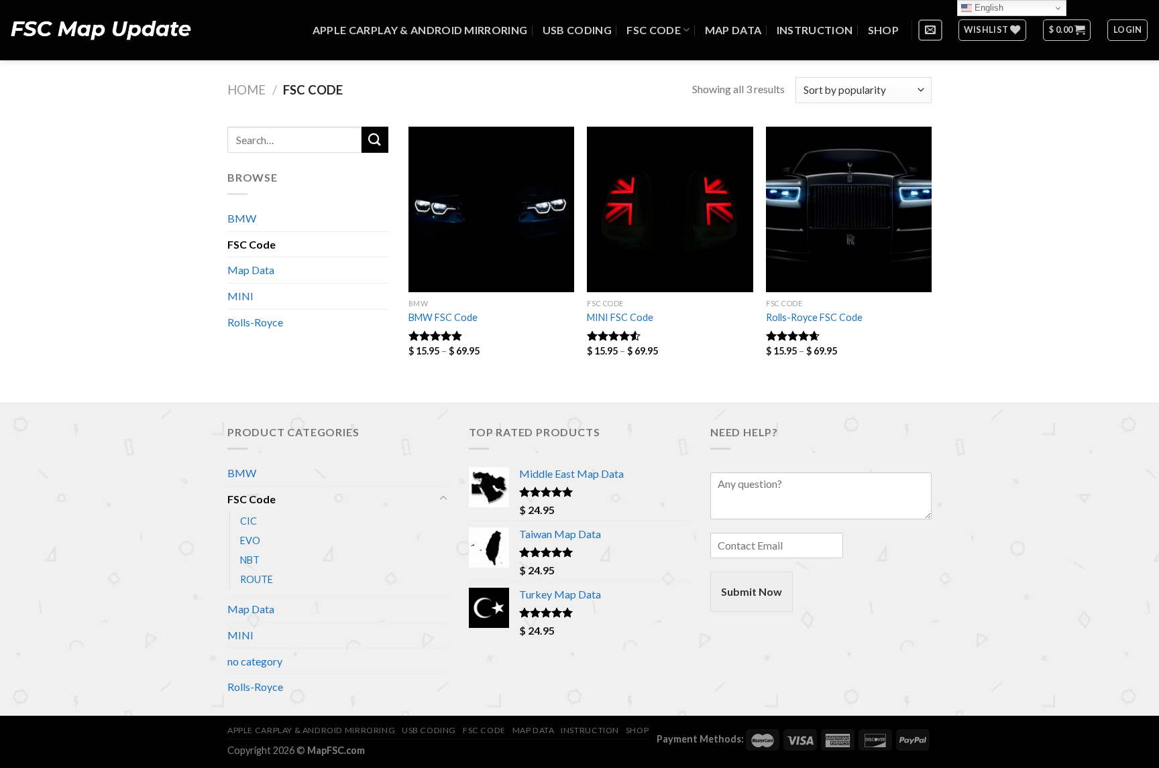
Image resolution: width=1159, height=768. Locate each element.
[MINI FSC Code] (670, 209)
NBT (250, 560)
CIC (248, 521)
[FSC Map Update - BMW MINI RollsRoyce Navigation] (100, 30)
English (987, 8)
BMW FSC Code (443, 317)
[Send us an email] (930, 30)
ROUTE (256, 579)
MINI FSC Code (620, 317)
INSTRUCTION (815, 29)
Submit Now (751, 591)
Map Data (733, 29)
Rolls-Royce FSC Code (814, 317)
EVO (250, 540)
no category (254, 661)
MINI (240, 296)
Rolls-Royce (255, 322)
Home (246, 89)
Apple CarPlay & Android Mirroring (420, 29)
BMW (241, 218)
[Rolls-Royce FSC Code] (849, 209)
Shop (883, 29)
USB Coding (577, 29)
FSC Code (653, 29)
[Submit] (375, 140)
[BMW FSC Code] (491, 209)
